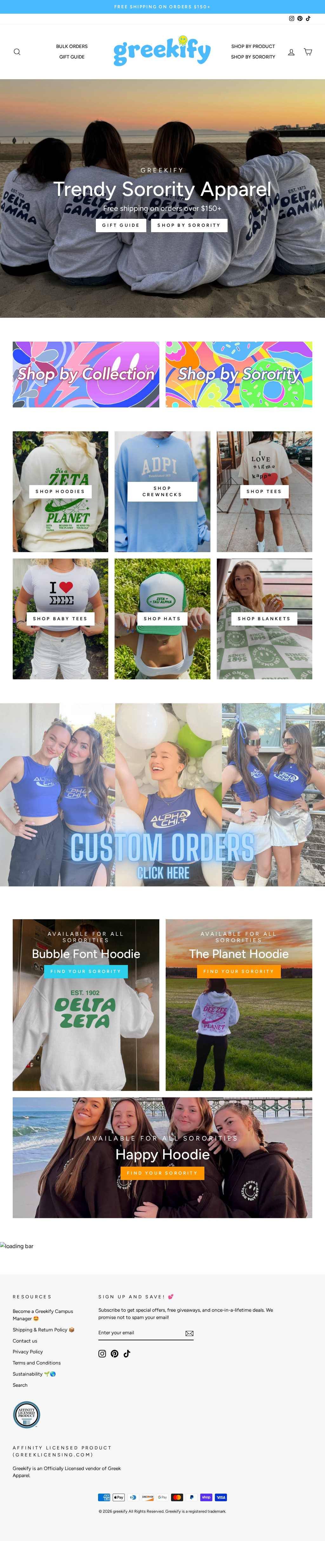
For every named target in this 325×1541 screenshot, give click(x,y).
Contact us (25, 1341)
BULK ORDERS (72, 46)
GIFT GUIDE (72, 57)
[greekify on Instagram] (102, 1353)
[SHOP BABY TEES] (60, 619)
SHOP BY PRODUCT (253, 46)
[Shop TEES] (264, 491)
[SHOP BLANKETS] (264, 619)
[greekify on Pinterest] (114, 1353)
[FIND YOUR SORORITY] (86, 1005)
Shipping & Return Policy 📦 (44, 1330)
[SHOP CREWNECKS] (162, 491)
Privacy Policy (28, 1352)
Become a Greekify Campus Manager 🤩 (43, 1315)
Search (20, 1385)
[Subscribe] (189, 1333)
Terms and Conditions (37, 1363)
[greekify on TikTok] (127, 1353)
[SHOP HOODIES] (60, 491)
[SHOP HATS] (162, 619)
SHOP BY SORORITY (253, 57)
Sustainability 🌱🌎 (34, 1374)
